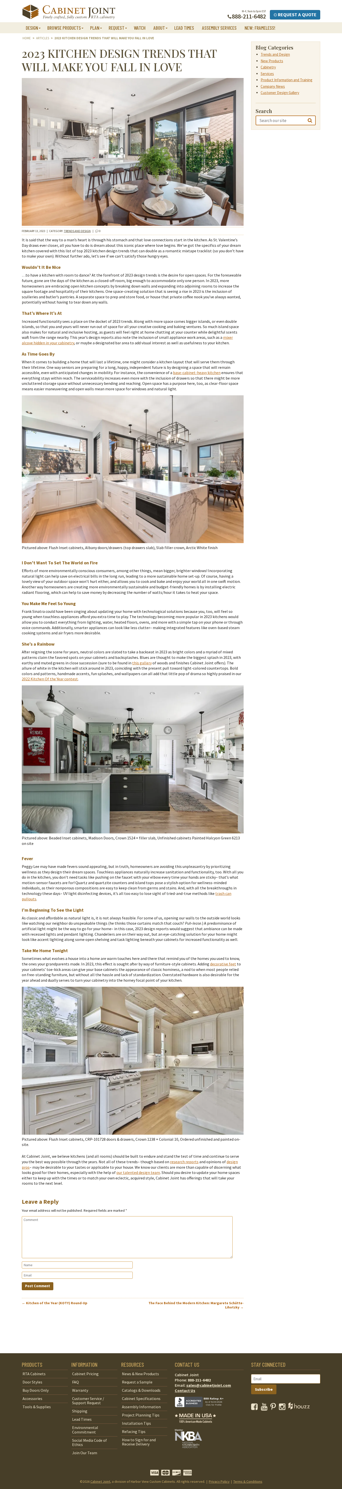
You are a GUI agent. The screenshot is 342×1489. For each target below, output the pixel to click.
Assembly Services (219, 28)
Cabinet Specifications (141, 1398)
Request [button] (116, 28)
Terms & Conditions (247, 1481)
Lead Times (184, 28)
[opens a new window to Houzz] (299, 1407)
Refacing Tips (133, 1431)
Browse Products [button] (64, 28)
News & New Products (140, 1373)
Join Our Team (84, 1452)
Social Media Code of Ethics (89, 1442)
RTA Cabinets (34, 1373)
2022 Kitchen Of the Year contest (50, 678)
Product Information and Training (286, 80)
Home (27, 38)
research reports (184, 1161)
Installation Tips (136, 1423)
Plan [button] (94, 28)
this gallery (142, 662)
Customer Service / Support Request (88, 1400)
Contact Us (185, 1390)
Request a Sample (137, 1381)
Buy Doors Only (36, 1390)
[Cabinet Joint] (69, 12)
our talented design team (138, 1172)
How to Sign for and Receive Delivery (139, 1442)
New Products (272, 61)
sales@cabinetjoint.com (208, 1385)
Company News (273, 86)
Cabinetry (268, 67)
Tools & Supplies (37, 1406)
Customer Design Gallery (280, 92)
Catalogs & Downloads (141, 1390)
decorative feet (223, 963)
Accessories (32, 1398)
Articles (42, 38)
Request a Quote (296, 15)
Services (267, 73)
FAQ (75, 1381)
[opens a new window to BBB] (202, 1410)
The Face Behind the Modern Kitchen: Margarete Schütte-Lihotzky (196, 1305)
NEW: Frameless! (260, 28)
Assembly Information (141, 1406)
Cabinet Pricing (85, 1373)
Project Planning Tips (140, 1414)
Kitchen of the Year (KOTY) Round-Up (54, 1303)
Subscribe (264, 1389)
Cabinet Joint (100, 1481)
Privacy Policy (219, 1481)
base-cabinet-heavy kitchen (197, 372)
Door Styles (32, 1381)
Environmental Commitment (85, 1430)
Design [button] (32, 28)
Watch (139, 28)
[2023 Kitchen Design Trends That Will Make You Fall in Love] (133, 224)
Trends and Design (77, 231)
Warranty (80, 1390)
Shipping (79, 1411)
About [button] (159, 28)
